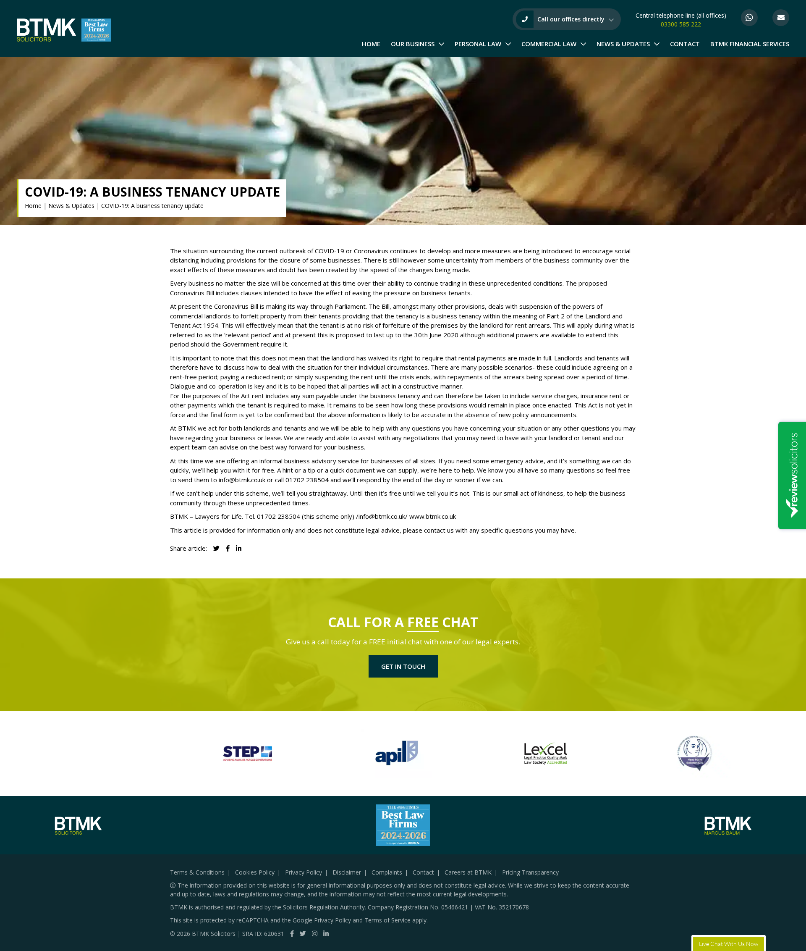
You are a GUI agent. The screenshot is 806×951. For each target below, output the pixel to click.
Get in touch (403, 666)
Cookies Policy (255, 872)
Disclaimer (346, 872)
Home (371, 43)
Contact (685, 43)
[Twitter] (303, 933)
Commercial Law (548, 43)
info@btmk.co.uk (242, 480)
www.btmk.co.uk (432, 516)
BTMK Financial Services (749, 43)
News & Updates (623, 43)
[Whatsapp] (749, 17)
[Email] (780, 17)
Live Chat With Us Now (728, 943)
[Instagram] (314, 933)
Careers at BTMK (468, 872)
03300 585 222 (681, 24)
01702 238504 (307, 480)
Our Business (412, 43)
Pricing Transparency (530, 872)
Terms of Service (387, 920)
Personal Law (478, 43)
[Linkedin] (238, 548)
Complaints (387, 872)
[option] (247, 753)
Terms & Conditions (197, 872)
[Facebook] (292, 933)
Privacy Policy (303, 872)
